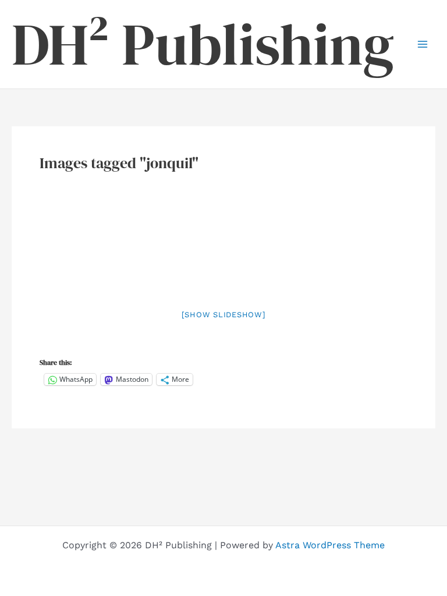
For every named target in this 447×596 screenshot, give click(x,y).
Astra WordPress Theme (330, 545)
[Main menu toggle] (422, 44)
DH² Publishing (203, 44)
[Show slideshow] (224, 314)
